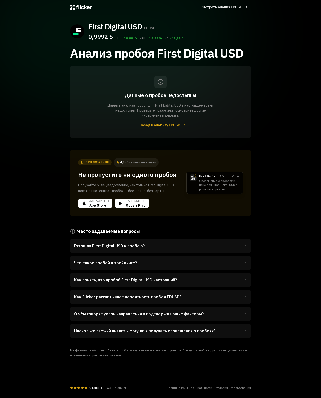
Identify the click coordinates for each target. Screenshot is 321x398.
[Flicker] (81, 7)
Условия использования (233, 388)
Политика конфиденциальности (189, 388)
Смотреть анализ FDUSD (221, 7)
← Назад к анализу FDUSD (157, 125)
